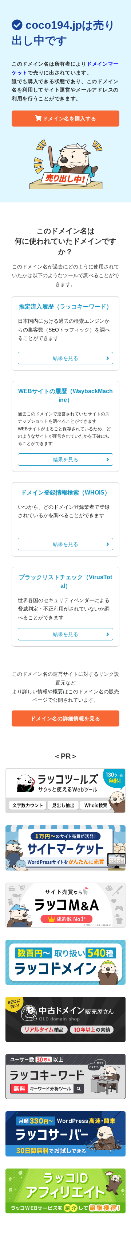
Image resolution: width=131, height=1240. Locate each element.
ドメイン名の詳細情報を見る (65, 718)
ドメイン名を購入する (69, 118)
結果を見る (65, 358)
